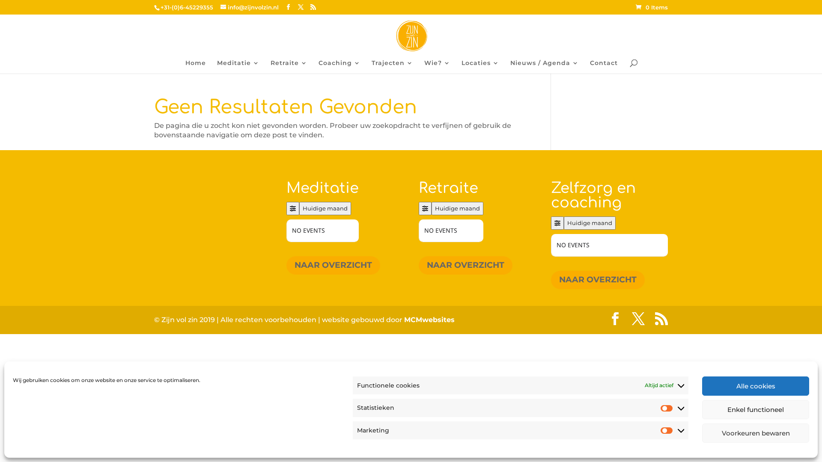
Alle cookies (755, 386)
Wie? (433, 63)
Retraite (285, 63)
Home (195, 63)
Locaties (476, 63)
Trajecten (388, 63)
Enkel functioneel (755, 410)
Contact (604, 63)
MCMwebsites (429, 320)
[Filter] (292, 208)
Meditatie (234, 63)
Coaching (335, 63)
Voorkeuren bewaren (756, 433)
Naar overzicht (333, 265)
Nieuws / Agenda (540, 63)
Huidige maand (325, 208)
